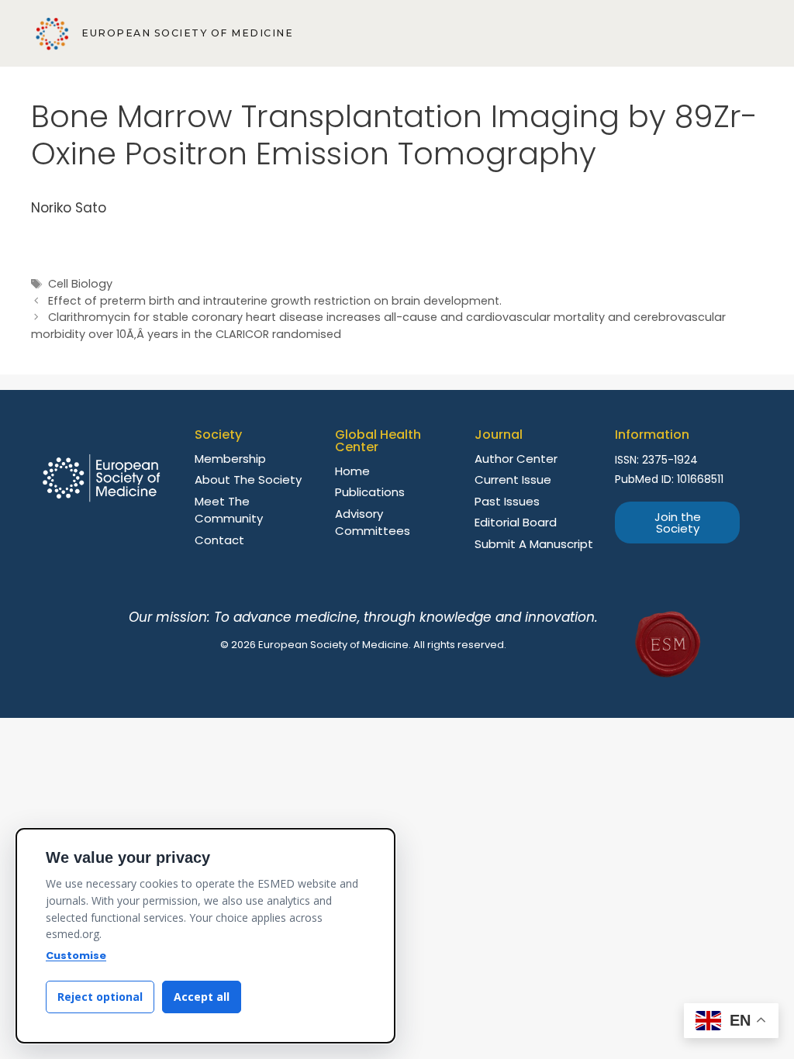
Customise (76, 955)
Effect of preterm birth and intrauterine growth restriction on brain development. (275, 301)
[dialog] (205, 935)
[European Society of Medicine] (52, 34)
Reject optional (100, 996)
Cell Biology (80, 283)
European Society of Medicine (187, 33)
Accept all (202, 996)
